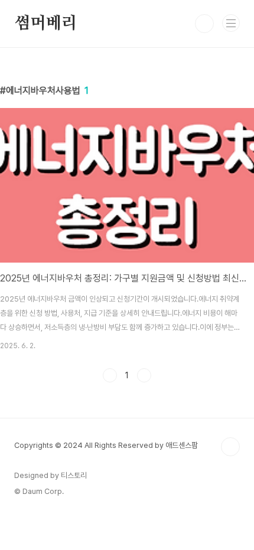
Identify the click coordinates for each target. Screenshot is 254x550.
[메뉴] (231, 23)
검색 (204, 23)
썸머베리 (45, 23)
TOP (230, 446)
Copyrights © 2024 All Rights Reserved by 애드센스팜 (106, 445)
